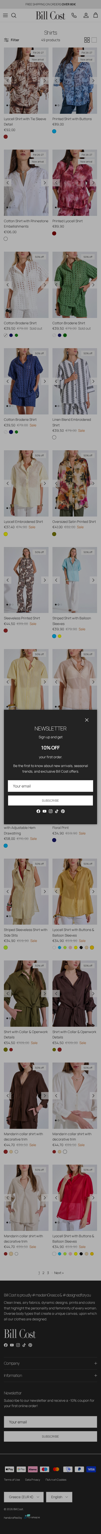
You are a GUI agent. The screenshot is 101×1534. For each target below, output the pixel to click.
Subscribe (50, 800)
